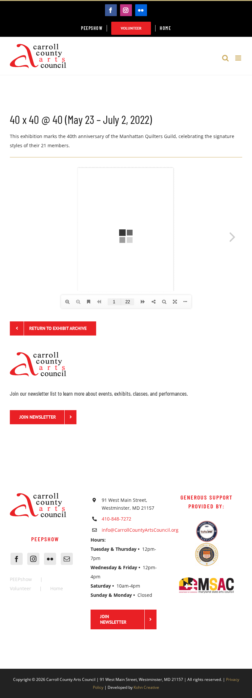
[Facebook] (16, 559)
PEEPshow (21, 579)
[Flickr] (50, 559)
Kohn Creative (146, 687)
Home (56, 588)
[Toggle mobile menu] (238, 58)
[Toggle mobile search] (225, 58)
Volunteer (20, 588)
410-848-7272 (116, 519)
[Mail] (67, 559)
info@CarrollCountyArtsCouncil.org (131, 530)
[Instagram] (33, 559)
